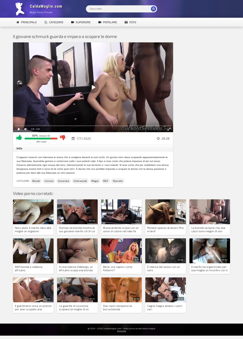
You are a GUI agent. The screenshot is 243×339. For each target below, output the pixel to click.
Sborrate (118, 180)
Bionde (36, 180)
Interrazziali (80, 180)
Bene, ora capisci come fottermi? (117, 268)
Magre (95, 180)
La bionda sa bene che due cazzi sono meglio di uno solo (208, 229)
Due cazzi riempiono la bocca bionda (117, 307)
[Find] (153, 9)
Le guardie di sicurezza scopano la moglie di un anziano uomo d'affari (74, 307)
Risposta (121, 331)
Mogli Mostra (39, 9)
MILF (105, 180)
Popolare (110, 22)
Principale (29, 22)
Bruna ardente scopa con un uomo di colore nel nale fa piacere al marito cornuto (121, 229)
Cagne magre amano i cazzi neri (164, 307)
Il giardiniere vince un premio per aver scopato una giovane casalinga (33, 307)
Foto (132, 22)
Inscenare (63, 180)
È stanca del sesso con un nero (163, 268)
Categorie (56, 22)
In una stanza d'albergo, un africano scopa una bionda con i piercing (76, 268)
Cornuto (49, 180)
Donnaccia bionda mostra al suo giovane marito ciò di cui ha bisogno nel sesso (77, 229)
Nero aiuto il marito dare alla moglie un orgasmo (33, 229)
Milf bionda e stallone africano (29, 268)
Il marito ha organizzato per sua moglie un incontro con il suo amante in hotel (209, 268)
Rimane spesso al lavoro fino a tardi (165, 229)
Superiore (83, 22)
